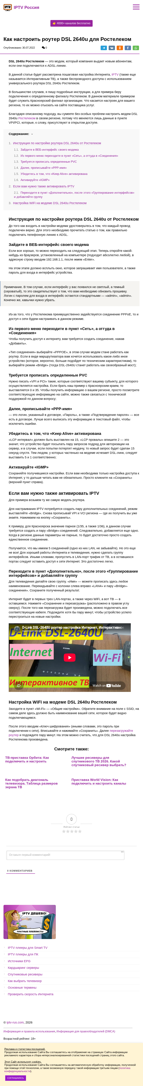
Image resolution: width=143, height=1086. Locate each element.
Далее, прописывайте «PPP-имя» (44, 167)
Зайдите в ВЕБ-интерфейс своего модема (50, 149)
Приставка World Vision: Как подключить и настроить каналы (99, 781)
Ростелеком (26, 118)
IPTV (115, 74)
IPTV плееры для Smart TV (27, 947)
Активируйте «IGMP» (35, 180)
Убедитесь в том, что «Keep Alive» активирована (54, 174)
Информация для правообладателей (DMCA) (86, 1031)
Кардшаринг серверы (23, 967)
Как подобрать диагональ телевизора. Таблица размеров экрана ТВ (31, 783)
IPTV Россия (26, 7)
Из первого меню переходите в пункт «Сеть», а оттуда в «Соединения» (69, 155)
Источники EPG (19, 961)
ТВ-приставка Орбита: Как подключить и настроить (27, 759)
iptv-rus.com (15, 1022)
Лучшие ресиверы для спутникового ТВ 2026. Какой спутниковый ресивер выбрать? (99, 761)
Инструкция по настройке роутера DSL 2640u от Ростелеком (57, 143)
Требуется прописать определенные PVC (49, 161)
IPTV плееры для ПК (23, 954)
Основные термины (22, 987)
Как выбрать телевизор (25, 981)
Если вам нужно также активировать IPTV (43, 186)
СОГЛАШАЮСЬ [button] (15, 1078)
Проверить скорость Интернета (30, 994)
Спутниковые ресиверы (25, 974)
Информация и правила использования (29, 1031)
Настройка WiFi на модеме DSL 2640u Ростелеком (49, 203)
